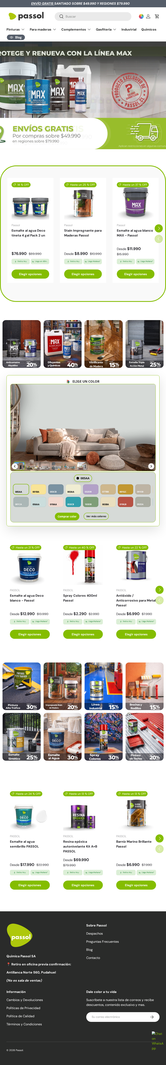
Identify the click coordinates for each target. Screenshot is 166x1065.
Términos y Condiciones (24, 1024)
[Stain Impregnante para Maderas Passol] (83, 201)
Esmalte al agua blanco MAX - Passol (135, 232)
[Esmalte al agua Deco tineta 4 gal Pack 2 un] (30, 201)
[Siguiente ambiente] (151, 466)
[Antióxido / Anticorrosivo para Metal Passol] (136, 565)
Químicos (148, 29)
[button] (157, 16)
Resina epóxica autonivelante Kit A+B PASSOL (80, 846)
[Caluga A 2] (63, 344)
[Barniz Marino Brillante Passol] (136, 811)
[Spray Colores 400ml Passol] (83, 565)
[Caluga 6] (63, 737)
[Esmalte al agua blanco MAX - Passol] (135, 201)
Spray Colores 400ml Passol (80, 598)
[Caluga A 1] (21, 344)
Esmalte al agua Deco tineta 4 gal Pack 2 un (28, 232)
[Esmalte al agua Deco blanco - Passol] (30, 565)
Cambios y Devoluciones (24, 1000)
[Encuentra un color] (141, 16)
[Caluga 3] (103, 686)
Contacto (93, 958)
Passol (19, 1050)
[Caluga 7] (103, 737)
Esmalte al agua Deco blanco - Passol (27, 598)
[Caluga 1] (21, 686)
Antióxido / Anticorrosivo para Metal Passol (136, 600)
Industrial (128, 29)
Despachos (94, 933)
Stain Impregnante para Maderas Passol (83, 232)
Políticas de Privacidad (23, 1008)
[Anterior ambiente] (15, 466)
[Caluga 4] (145, 686)
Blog (89, 950)
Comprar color (67, 516)
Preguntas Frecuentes (102, 941)
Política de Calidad (20, 1016)
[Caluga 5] (21, 737)
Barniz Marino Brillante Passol (134, 844)
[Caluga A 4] (145, 344)
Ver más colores (96, 516)
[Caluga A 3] (103, 344)
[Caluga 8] (145, 737)
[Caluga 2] (63, 686)
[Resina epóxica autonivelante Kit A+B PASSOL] (83, 811)
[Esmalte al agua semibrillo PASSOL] (30, 811)
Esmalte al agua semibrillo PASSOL (24, 844)
